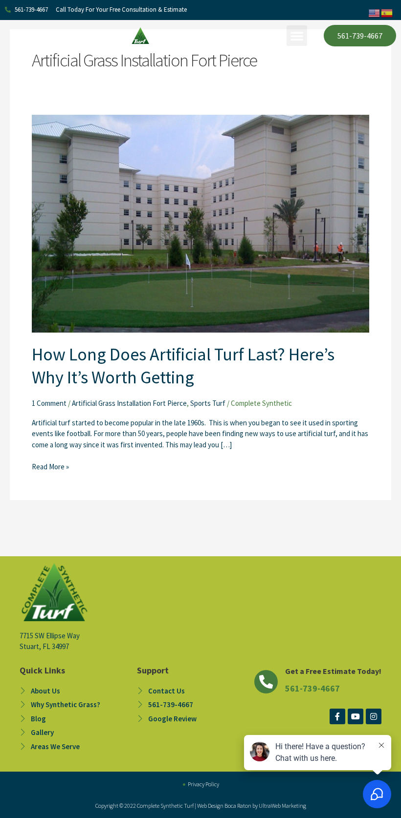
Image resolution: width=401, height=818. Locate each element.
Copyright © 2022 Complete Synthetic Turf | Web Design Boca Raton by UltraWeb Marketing (200, 805)
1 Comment (49, 403)
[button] (297, 35)
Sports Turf (207, 403)
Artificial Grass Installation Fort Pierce (129, 403)
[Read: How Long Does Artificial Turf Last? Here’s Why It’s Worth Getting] (200, 223)
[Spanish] (387, 12)
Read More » (50, 466)
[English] (374, 12)
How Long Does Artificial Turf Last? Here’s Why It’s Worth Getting (183, 365)
